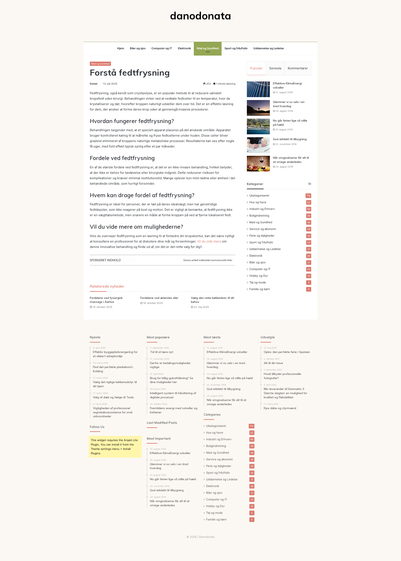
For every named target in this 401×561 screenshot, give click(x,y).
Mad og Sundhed (208, 48)
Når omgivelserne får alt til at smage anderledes (291, 160)
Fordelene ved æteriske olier (159, 298)
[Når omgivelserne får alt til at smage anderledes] (258, 163)
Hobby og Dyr (258, 275)
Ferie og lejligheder (261, 235)
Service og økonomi (262, 229)
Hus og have (257, 202)
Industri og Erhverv (262, 209)
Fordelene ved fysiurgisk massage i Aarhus (106, 300)
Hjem (120, 48)
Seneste (275, 68)
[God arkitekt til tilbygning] (258, 145)
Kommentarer (298, 68)
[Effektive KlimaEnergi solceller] (258, 89)
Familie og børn (259, 289)
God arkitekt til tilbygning (290, 139)
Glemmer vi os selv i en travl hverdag (289, 104)
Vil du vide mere (209, 241)
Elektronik (184, 48)
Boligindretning (259, 215)
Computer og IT (161, 48)
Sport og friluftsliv (236, 48)
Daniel (93, 83)
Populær (256, 68)
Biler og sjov (138, 48)
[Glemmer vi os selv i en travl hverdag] (258, 108)
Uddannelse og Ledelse (268, 48)
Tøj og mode (257, 282)
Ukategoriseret (259, 195)
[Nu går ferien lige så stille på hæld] (258, 126)
